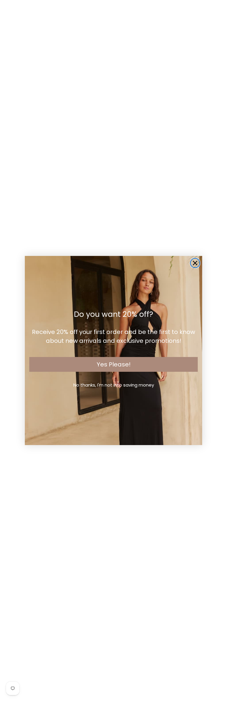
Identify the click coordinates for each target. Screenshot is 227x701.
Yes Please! (114, 364)
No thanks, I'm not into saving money (113, 385)
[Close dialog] (195, 263)
